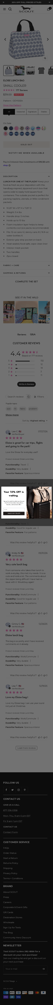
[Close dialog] (50, 488)
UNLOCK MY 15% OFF (14, 513)
